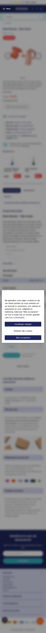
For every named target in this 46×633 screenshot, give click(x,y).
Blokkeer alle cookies (23, 331)
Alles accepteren (23, 337)
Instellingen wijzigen (23, 324)
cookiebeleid (18, 317)
